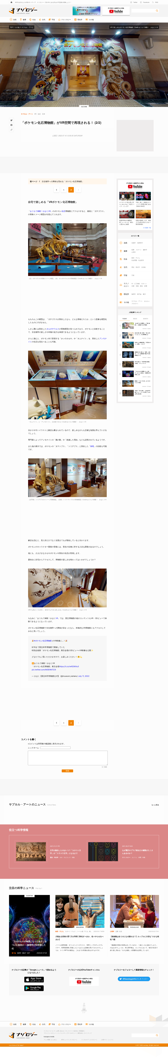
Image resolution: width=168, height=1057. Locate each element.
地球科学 (140, 243)
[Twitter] (11, 120)
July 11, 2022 (83, 676)
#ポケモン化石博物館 (43, 641)
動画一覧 (148, 228)
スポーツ (138, 250)
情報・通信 (139, 286)
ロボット (144, 283)
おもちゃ (147, 301)
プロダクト (135, 303)
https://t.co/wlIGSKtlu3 (69, 666)
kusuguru (47, 1037)
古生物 (143, 267)
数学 (144, 294)
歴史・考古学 (136, 267)
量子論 (139, 294)
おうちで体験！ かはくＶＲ (148, 27)
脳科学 (145, 250)
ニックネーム (33, 747)
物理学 (134, 294)
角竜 (92, 446)
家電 (145, 286)
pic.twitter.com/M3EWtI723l (44, 669)
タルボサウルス (52, 329)
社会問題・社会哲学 (138, 260)
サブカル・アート (137, 301)
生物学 (134, 243)
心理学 (134, 252)
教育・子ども (136, 258)
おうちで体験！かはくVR (40, 211)
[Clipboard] (11, 129)
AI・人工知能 (136, 283)
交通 (133, 286)
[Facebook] (11, 125)
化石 (63, 211)
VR (57, 618)
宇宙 (133, 275)
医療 (133, 250)
